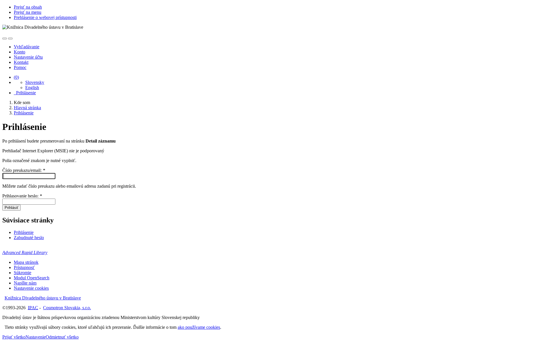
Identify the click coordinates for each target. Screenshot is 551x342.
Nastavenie (36, 337)
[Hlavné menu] (10, 38)
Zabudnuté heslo (29, 237)
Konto (19, 51)
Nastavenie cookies (31, 288)
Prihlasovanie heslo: (22, 195)
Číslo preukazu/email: (23, 170)
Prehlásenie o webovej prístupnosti (45, 17)
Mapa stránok (26, 262)
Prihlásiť (11, 207)
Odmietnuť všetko (62, 337)
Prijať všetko (14, 337)
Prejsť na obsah (28, 7)
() (16, 77)
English (32, 87)
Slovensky (34, 82)
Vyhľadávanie (26, 46)
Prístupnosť (24, 267)
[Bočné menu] (4, 38)
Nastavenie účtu (28, 57)
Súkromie (22, 272)
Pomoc (20, 67)
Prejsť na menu (27, 12)
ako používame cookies (199, 327)
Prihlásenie (25, 92)
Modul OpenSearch (31, 277)
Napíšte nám (25, 282)
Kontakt (21, 62)
